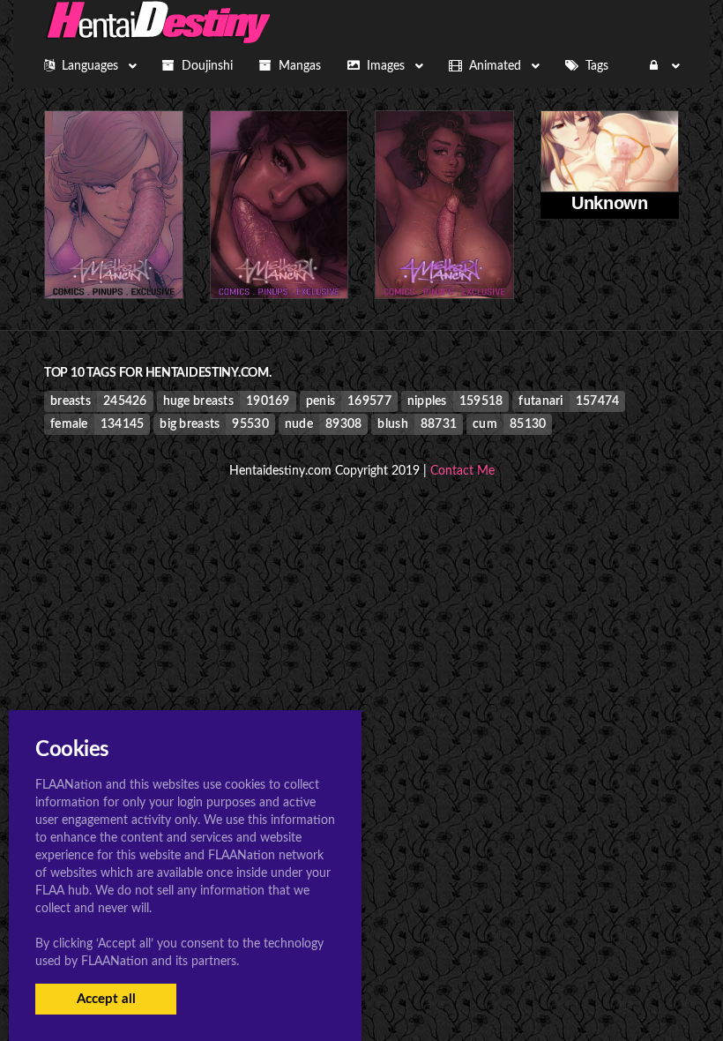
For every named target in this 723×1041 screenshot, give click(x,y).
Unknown (609, 203)
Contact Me (462, 471)
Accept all (106, 999)
